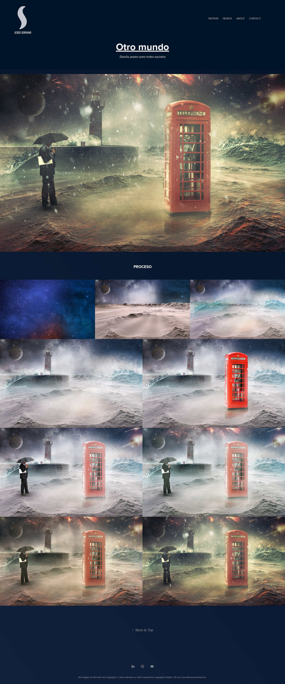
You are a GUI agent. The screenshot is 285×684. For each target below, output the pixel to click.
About (240, 18)
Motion (213, 18)
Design (227, 18)
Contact (255, 18)
